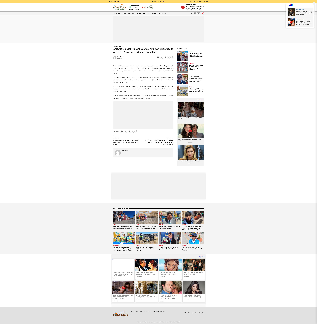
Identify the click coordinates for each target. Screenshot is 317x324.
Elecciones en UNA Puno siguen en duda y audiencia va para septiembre (196, 67)
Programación (114, 1)
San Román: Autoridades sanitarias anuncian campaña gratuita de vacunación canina (122, 249)
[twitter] (193, 1)
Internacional (152, 13)
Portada (117, 13)
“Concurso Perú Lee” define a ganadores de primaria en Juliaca (169, 248)
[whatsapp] (195, 1)
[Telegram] (168, 57)
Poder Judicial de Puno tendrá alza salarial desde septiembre (122, 227)
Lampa (190, 74)
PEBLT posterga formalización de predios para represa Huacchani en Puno (196, 90)
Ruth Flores (120, 56)
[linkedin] (205, 1)
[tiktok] (197, 1)
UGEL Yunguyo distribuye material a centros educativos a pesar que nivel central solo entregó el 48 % (159, 142)
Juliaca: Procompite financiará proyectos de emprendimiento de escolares (192, 249)
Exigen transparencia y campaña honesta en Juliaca (169, 227)
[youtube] (200, 1)
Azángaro (121, 46)
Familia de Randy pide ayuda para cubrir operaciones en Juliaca (195, 55)
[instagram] (202, 1)
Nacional (131, 13)
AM (144, 7)
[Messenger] (207, 1)
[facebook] (190, 1)
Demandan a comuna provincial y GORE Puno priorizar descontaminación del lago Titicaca (126, 142)
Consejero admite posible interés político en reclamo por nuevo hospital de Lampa (195, 79)
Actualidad (141, 13)
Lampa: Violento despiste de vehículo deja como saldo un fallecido (145, 249)
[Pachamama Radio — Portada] (119, 7)
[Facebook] (158, 57)
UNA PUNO (191, 63)
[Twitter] (161, 57)
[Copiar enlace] (171, 57)
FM (147, 7)
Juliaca (191, 51)
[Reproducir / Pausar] (183, 7)
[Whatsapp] (165, 57)
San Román (116, 245)
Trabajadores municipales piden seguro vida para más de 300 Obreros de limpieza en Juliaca (192, 228)
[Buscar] (192, 13)
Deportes (162, 13)
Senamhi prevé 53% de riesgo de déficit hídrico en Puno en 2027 (146, 227)
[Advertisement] (158, 28)
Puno (124, 13)
